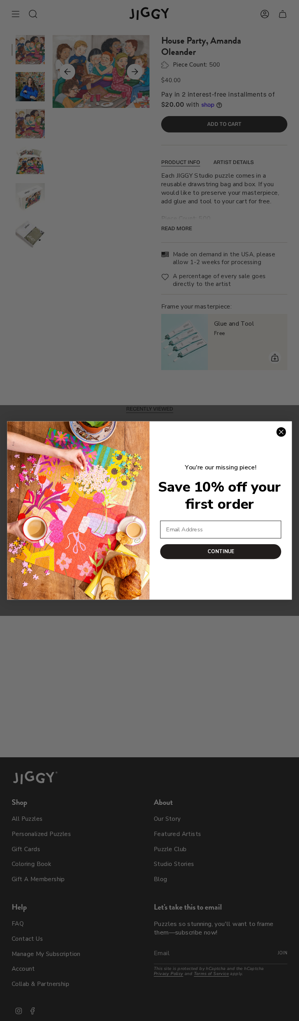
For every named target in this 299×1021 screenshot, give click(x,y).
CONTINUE (221, 551)
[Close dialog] (281, 432)
